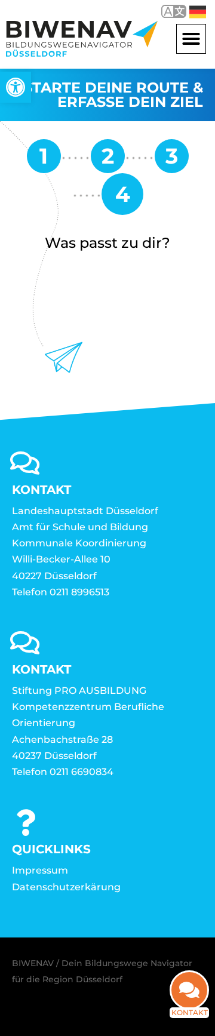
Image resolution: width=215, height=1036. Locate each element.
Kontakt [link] (189, 1012)
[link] (15, 87)
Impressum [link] (40, 870)
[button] (191, 39)
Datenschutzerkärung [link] (66, 887)
